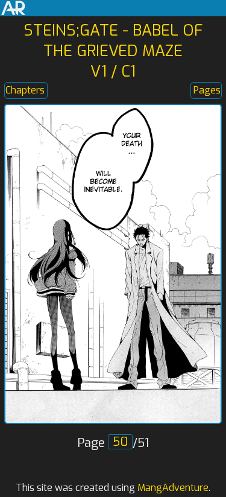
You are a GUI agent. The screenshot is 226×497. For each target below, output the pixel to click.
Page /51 (113, 443)
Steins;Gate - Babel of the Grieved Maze (113, 40)
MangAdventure (173, 487)
